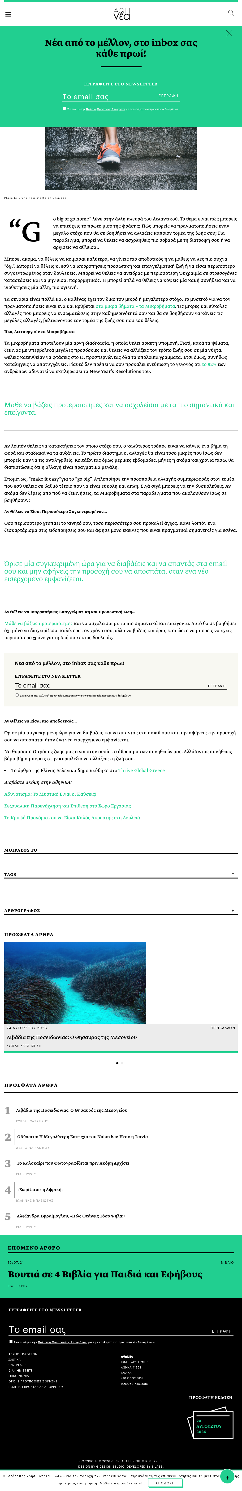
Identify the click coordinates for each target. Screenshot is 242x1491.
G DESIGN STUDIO (110, 1466)
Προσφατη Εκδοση (211, 1398)
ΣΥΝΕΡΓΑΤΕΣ (18, 1364)
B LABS (157, 1466)
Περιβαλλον (222, 1027)
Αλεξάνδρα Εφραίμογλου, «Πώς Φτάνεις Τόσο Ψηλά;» (71, 1216)
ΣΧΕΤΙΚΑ (15, 1359)
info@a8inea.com (134, 1383)
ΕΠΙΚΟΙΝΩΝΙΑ (19, 1375)
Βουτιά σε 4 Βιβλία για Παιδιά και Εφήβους (105, 1274)
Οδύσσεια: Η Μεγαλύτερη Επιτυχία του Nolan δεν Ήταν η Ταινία (82, 1137)
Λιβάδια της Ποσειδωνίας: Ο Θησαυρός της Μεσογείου (71, 1110)
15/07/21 (16, 1262)
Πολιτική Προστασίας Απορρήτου (58, 695)
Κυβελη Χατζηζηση (33, 1121)
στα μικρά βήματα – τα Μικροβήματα (135, 306)
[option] (121, 997)
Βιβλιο (227, 1262)
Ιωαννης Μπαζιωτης (35, 1200)
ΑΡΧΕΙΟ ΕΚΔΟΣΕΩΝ (23, 1354)
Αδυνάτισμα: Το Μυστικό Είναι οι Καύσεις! (50, 794)
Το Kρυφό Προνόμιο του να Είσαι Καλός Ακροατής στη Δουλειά (72, 818)
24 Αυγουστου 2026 (27, 1027)
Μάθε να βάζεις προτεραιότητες (38, 623)
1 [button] (117, 1063)
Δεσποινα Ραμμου (33, 1147)
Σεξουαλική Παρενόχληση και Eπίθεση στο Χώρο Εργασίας (67, 806)
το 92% (209, 364)
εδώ (142, 1483)
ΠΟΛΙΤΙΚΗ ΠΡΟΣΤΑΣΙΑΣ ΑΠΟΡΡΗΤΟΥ (36, 1386)
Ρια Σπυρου (26, 1173)
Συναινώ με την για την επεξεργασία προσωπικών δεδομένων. (75, 695)
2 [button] (122, 1063)
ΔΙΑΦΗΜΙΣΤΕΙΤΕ (21, 1370)
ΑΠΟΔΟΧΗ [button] (165, 1482)
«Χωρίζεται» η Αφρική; (40, 1190)
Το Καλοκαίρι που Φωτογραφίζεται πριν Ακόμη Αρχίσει (73, 1163)
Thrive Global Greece (141, 770)
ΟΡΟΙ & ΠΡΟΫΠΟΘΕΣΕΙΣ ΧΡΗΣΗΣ (33, 1381)
